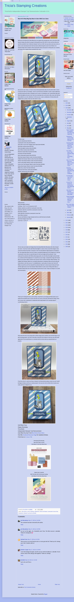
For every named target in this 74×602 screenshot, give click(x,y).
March (68, 212)
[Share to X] (40, 509)
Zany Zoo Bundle (32, 513)
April (68, 210)
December (69, 110)
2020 (66, 225)
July (68, 123)
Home (39, 584)
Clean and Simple (43, 511)
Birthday (32, 511)
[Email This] (38, 509)
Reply (22, 524)
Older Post (57, 584)
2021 (66, 222)
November (69, 112)
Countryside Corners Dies (52, 511)
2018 (66, 230)
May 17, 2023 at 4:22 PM (33, 539)
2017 (66, 232)
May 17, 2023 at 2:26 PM (34, 520)
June (68, 125)
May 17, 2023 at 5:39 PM (34, 549)
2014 (66, 234)
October (69, 114)
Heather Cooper (24, 549)
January (69, 217)
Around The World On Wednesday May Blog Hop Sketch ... (70, 185)
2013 (66, 237)
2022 (66, 220)
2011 (66, 241)
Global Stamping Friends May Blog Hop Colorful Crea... (70, 199)
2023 (66, 107)
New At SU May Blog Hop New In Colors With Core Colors (70, 163)
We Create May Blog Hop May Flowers (70, 206)
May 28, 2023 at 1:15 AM (31, 560)
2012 (66, 239)
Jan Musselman (24, 520)
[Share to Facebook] (41, 509)
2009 (66, 246)
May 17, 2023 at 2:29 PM (34, 529)
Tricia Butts (8, 147)
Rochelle (23, 560)
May (68, 128)
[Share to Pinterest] (42, 509)
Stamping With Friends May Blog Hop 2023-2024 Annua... (69, 145)
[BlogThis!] (39, 509)
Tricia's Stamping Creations (26, 6)
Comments (67, 97)
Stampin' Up (26, 513)
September (69, 117)
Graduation (20, 513)
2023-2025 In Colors (26, 511)
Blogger (45, 594)
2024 (66, 105)
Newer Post (21, 584)
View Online (67, 24)
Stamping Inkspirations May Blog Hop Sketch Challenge (70, 170)
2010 (66, 244)
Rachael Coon (24, 539)
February (69, 215)
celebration (36, 511)
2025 (66, 103)
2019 (66, 227)
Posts (66, 94)
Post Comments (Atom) (29, 587)
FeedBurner (69, 88)
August (68, 120)
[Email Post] (35, 509)
